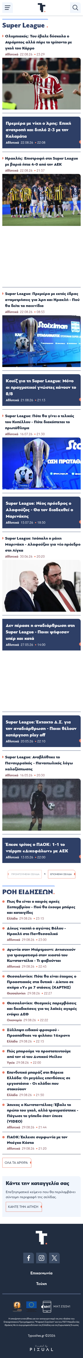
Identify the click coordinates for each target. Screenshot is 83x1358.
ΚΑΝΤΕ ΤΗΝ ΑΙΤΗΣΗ (23, 1206)
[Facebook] (28, 1258)
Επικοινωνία (41, 1273)
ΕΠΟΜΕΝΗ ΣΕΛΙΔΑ (61, 874)
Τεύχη (41, 1284)
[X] (54, 1258)
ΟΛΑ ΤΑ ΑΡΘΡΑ (16, 1162)
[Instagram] (41, 1258)
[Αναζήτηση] (75, 7)
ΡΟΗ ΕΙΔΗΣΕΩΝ (27, 892)
